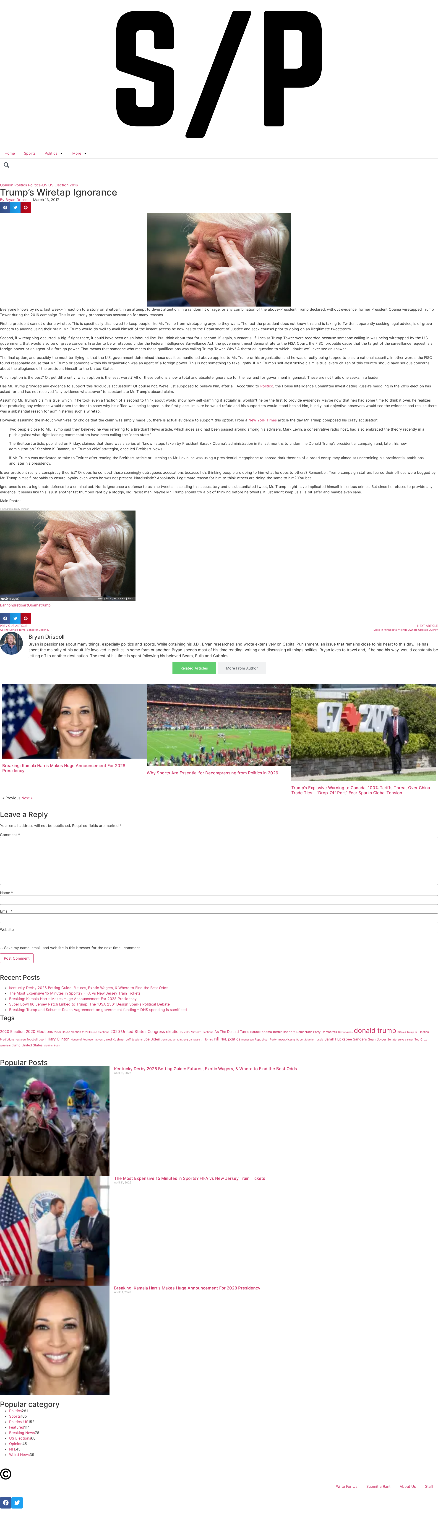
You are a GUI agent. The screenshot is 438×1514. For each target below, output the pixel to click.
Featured (21, 1039)
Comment (10, 834)
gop (41, 1039)
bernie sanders (284, 1032)
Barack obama (261, 1032)
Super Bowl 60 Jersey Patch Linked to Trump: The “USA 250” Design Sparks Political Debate (89, 1004)
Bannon (6, 605)
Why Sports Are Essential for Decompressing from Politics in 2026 (212, 772)
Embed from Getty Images (14, 509)
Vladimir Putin (52, 1045)
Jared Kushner (114, 1039)
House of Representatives (87, 1039)
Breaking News (22, 1432)
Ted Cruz (421, 1039)
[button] (5, 207)
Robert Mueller (305, 1039)
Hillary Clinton (57, 1039)
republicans (286, 1039)
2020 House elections (95, 1032)
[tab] (194, 668)
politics (234, 1039)
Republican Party (266, 1039)
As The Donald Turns (231, 1032)
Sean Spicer (377, 1039)
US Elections (20, 1438)
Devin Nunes (345, 1032)
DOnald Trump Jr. (407, 1032)
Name (6, 893)
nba (211, 1039)
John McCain (168, 1039)
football (32, 1039)
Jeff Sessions (134, 1039)
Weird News (19, 1454)
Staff (429, 1486)
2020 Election (12, 1031)
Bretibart (20, 605)
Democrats (329, 1032)
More (76, 153)
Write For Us (346, 1486)
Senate (391, 1039)
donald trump (375, 1031)
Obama (34, 605)
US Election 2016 (63, 185)
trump (45, 605)
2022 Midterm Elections (198, 1032)
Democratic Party (308, 1032)
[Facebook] (5, 1503)
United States (32, 1045)
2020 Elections (39, 1031)
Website (7, 929)
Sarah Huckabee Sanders (345, 1039)
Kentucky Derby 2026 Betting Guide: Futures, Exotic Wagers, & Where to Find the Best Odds (88, 987)
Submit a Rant (378, 1486)
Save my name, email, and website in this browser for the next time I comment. (72, 948)
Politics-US (37, 185)
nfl (216, 1039)
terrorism (5, 1045)
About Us (408, 1486)
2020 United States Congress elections (146, 1031)
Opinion (6, 185)
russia (319, 1039)
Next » (27, 798)
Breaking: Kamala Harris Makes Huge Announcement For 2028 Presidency (73, 998)
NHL (224, 1039)
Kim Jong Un (184, 1039)
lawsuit (197, 1039)
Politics (51, 153)
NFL (12, 1449)
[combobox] (219, 165)
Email (6, 911)
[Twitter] (17, 1503)
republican (247, 1039)
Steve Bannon (405, 1039)
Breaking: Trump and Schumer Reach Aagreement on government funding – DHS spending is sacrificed (98, 1009)
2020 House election (67, 1032)
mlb (205, 1039)
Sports (30, 153)
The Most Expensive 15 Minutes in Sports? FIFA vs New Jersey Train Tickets (75, 993)
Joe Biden (152, 1039)
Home (10, 153)
